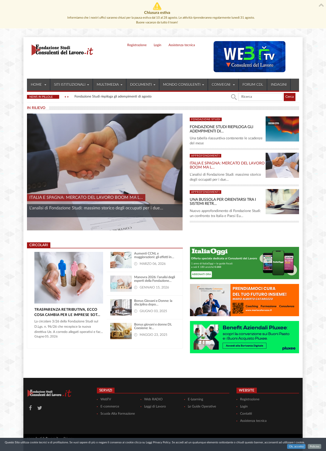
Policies (314, 446)
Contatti (246, 413)
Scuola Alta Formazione (117, 413)
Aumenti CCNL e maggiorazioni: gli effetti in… (154, 255)
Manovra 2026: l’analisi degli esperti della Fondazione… (154, 279)
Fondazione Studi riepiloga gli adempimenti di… (221, 129)
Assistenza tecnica (181, 45)
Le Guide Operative (202, 406)
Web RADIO (153, 399)
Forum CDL (252, 85)
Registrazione (137, 45)
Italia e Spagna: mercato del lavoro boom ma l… (86, 198)
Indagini (279, 85)
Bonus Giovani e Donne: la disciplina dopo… (153, 302)
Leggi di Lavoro (155, 406)
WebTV (105, 399)
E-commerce (109, 406)
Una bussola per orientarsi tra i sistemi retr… (223, 202)
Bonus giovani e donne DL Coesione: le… (153, 326)
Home (37, 85)
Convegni (221, 85)
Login (157, 45)
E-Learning (195, 399)
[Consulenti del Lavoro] (60, 49)
